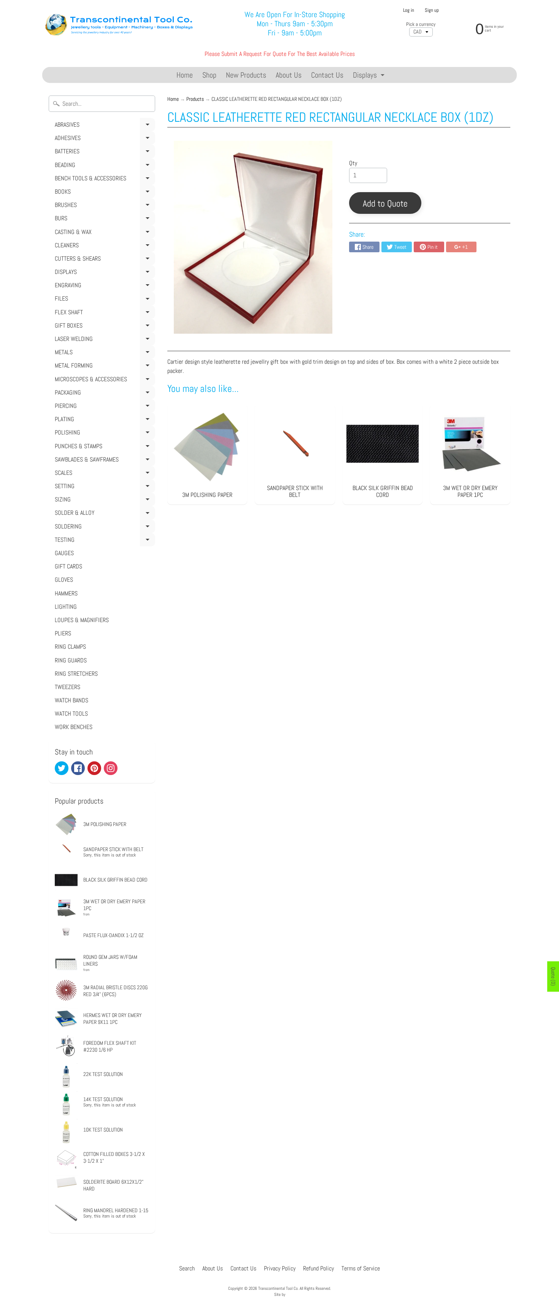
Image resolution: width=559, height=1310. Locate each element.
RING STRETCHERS (76, 674)
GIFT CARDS (68, 566)
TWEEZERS (67, 687)
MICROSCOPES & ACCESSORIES (104, 380)
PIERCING (104, 407)
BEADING (104, 166)
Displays (369, 76)
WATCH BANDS (71, 700)
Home (184, 75)
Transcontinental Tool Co (278, 1288)
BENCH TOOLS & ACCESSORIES (104, 179)
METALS (104, 353)
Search (187, 1268)
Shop (209, 75)
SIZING (104, 500)
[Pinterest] (94, 768)
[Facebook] (78, 768)
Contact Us (327, 75)
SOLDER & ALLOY (104, 514)
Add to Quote (385, 203)
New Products (246, 75)
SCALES (104, 474)
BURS (104, 219)
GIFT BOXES (104, 327)
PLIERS (63, 633)
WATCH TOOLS (71, 714)
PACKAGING (104, 393)
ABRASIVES (104, 126)
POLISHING (104, 433)
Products (195, 99)
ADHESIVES (104, 139)
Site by (279, 1294)
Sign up (432, 10)
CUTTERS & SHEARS (104, 260)
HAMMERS (66, 593)
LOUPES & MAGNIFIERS (82, 620)
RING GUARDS (71, 660)
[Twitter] (61, 768)
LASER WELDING (104, 340)
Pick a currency (420, 24)
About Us (289, 75)
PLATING (104, 420)
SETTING (104, 487)
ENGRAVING (104, 286)
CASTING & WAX (104, 233)
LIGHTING (66, 607)
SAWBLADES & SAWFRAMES (104, 460)
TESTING (104, 541)
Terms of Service (360, 1268)
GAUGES (64, 553)
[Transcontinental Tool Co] (120, 24)
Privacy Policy (279, 1268)
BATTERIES (104, 152)
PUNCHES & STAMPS (104, 447)
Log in (408, 10)
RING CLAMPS (70, 647)
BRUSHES (104, 206)
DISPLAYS (104, 273)
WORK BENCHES (73, 727)
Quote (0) (553, 976)
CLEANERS (104, 246)
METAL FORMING (104, 366)
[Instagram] (111, 768)
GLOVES (64, 580)
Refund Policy (318, 1268)
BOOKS (104, 193)
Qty (353, 163)
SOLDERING (104, 527)
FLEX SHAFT (104, 313)
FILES (104, 299)
